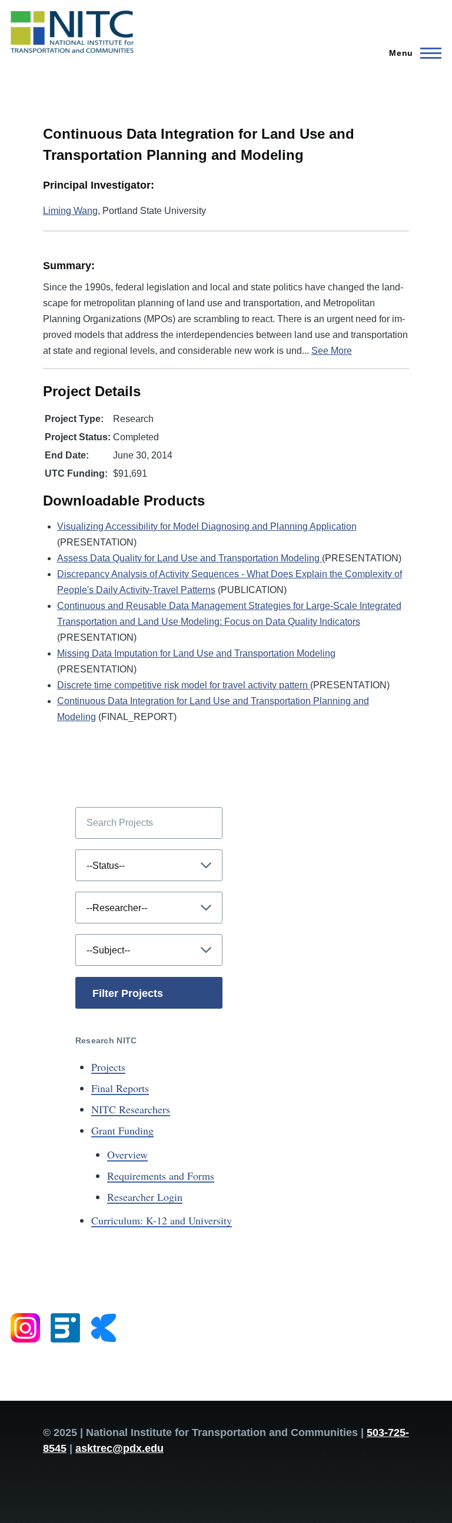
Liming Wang (70, 211)
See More (331, 351)
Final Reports (120, 1088)
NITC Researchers (130, 1109)
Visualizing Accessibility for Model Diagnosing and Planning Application (207, 526)
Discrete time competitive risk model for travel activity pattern (183, 685)
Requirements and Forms (160, 1176)
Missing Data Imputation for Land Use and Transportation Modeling (196, 653)
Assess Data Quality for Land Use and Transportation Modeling (189, 558)
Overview (127, 1154)
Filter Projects (127, 993)
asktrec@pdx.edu (119, 1448)
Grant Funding (122, 1130)
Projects (108, 1067)
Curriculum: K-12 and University (161, 1220)
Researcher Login (144, 1197)
